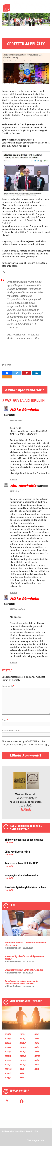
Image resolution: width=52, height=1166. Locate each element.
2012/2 (8, 1047)
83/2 (37, 1047)
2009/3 (8, 1069)
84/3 (37, 1043)
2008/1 (23, 1043)
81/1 (37, 1064)
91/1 (22, 1077)
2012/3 (8, 1043)
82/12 (37, 1056)
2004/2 (23, 1047)
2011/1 (8, 1056)
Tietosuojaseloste (35, 1140)
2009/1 (8, 1077)
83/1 (37, 1051)
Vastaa (13, 479)
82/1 (37, 1060)
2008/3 (23, 1034)
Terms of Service (35, 744)
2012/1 (8, 1051)
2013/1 (8, 1038)
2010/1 (8, 1064)
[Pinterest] (26, 373)
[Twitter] (16, 373)
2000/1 (23, 1064)
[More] (7, 376)
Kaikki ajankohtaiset (24, 389)
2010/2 (8, 1060)
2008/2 (23, 1038)
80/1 (37, 1069)
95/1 (22, 1069)
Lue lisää (9, 842)
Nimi (5, 720)
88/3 (37, 1034)
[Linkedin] (36, 373)
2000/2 (23, 1060)
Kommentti (8, 686)
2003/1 (23, 1056)
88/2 (37, 1038)
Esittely (26, 810)
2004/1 (23, 1051)
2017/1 (8, 1034)
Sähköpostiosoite (11, 730)
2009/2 (8, 1073)
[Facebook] (7, 373)
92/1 (22, 1073)
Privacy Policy (16, 744)
